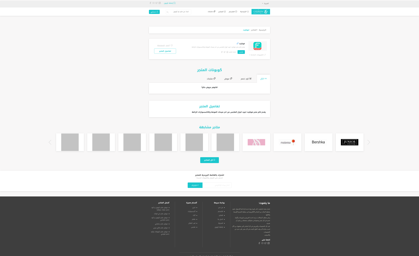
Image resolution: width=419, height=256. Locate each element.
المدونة (220, 222)
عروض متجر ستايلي (161, 223)
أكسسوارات (191, 210)
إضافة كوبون (169, 3)
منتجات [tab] (218, 78)
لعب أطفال (191, 222)
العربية (266, 3)
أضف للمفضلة (163, 45)
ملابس (241, 52)
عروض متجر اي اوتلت (161, 213)
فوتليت (246, 30)
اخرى (193, 206)
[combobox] (180, 12)
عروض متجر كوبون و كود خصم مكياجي (160, 218)
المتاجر (221, 11)
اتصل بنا (220, 218)
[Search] (168, 12)
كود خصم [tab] (248, 78)
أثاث (194, 214)
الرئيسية (243, 11)
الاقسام (232, 11)
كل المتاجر (208, 159)
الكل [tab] (263, 78)
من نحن (220, 206)
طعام (193, 218)
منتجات (210, 11)
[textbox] (179, 12)
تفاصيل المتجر (165, 51)
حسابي (153, 12)
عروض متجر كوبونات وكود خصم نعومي (160, 232)
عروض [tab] (232, 78)
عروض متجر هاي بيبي (160, 227)
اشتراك (194, 184)
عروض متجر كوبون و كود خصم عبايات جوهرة (160, 207)
